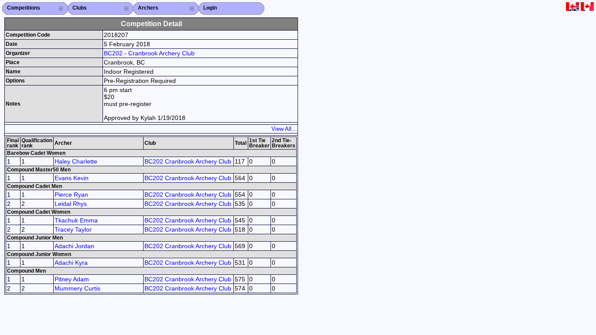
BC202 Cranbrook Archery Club (187, 161)
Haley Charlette (76, 161)
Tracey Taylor (73, 229)
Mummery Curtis (77, 288)
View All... (284, 129)
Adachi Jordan (74, 246)
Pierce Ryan (71, 194)
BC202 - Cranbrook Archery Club (149, 53)
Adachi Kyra (71, 262)
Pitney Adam (72, 279)
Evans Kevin (72, 177)
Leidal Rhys (71, 203)
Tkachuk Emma (76, 220)
